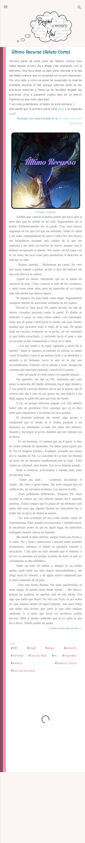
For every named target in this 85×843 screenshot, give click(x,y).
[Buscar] (79, 8)
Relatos (18, 663)
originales (70, 655)
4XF (15, 648)
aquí (60, 109)
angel (32, 648)
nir (55, 655)
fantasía (18, 655)
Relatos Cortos (66, 663)
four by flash (38, 655)
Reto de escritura (24, 671)
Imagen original (45, 212)
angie (50, 648)
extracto (71, 648)
